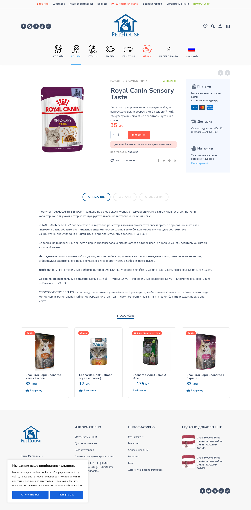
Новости (133, 456)
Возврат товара (152, 4)
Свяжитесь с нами (178, 4)
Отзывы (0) (154, 197)
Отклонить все (30, 494)
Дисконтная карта (126, 4)
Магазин (115, 81)
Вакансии (43, 4)
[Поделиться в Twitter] (163, 160)
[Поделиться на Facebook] (157, 160)
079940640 (202, 4)
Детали (125, 197)
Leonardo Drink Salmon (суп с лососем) (95, 377)
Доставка (59, 4)
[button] (38, 391)
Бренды (102, 4)
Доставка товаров (86, 443)
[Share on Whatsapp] (174, 160)
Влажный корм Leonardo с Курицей (205, 377)
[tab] (96, 198)
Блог (131, 463)
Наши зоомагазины (81, 4)
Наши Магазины (31, 456)
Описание (96, 197)
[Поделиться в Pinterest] (168, 160)
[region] (47, 481)
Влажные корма (136, 81)
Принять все (66, 494)
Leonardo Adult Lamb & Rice (149, 377)
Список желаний (138, 450)
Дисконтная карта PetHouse (145, 470)
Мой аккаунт (136, 436)
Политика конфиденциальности (94, 456)
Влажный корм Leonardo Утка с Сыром (43, 377)
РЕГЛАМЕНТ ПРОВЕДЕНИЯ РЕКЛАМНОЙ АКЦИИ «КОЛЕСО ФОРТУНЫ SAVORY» (94, 467)
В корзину (139, 134)
